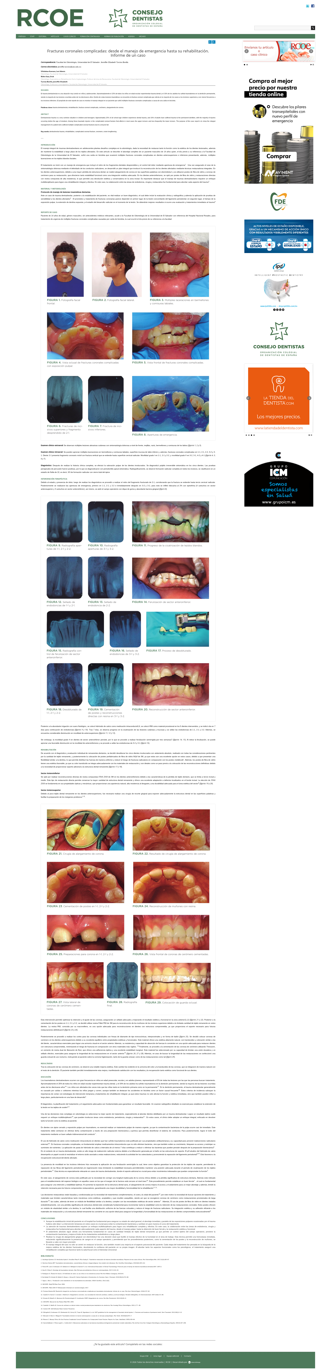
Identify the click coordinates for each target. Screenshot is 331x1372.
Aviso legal (157, 1356)
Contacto (187, 1356)
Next (311, 51)
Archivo (142, 36)
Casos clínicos (69, 36)
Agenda (131, 36)
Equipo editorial (173, 1356)
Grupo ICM (144, 1356)
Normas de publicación (114, 36)
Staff (32, 36)
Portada (22, 36)
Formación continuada (90, 36)
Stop (313, 64)
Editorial (42, 36)
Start (311, 64)
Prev (247, 51)
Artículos (55, 36)
